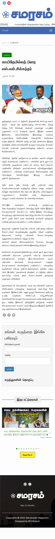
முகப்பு (4, 42)
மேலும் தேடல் (27, 455)
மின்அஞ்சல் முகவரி (12, 344)
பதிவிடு (9, 369)
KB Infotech (34, 521)
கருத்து (7, 355)
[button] (16, 448)
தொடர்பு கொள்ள (27, 505)
